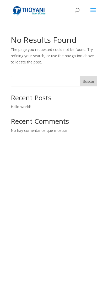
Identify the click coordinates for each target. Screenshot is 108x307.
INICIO (51, 180)
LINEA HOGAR (51, 199)
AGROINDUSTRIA (51, 208)
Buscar (88, 81)
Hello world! (21, 106)
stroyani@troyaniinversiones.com (54, 241)
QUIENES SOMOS (51, 190)
